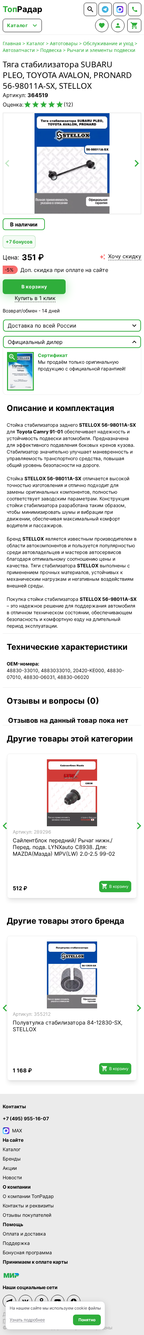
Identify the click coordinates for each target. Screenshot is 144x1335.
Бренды (12, 1159)
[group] (72, 163)
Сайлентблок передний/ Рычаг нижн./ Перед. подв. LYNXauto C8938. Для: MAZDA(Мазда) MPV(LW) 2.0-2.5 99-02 (64, 847)
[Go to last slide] (5, 826)
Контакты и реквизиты (28, 1205)
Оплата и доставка (24, 1234)
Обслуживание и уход (108, 43)
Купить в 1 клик (35, 298)
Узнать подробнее (27, 1319)
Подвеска (51, 50)
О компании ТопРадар (28, 1196)
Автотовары (64, 43)
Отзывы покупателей (27, 1215)
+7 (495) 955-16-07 (26, 1118)
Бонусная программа (27, 1252)
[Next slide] (136, 163)
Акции (10, 1168)
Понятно (86, 1319)
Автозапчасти (19, 50)
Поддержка (16, 1243)
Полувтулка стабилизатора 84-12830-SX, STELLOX (67, 1026)
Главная (12, 43)
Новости (12, 1177)
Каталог (35, 43)
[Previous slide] (7, 163)
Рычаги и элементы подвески (101, 50)
